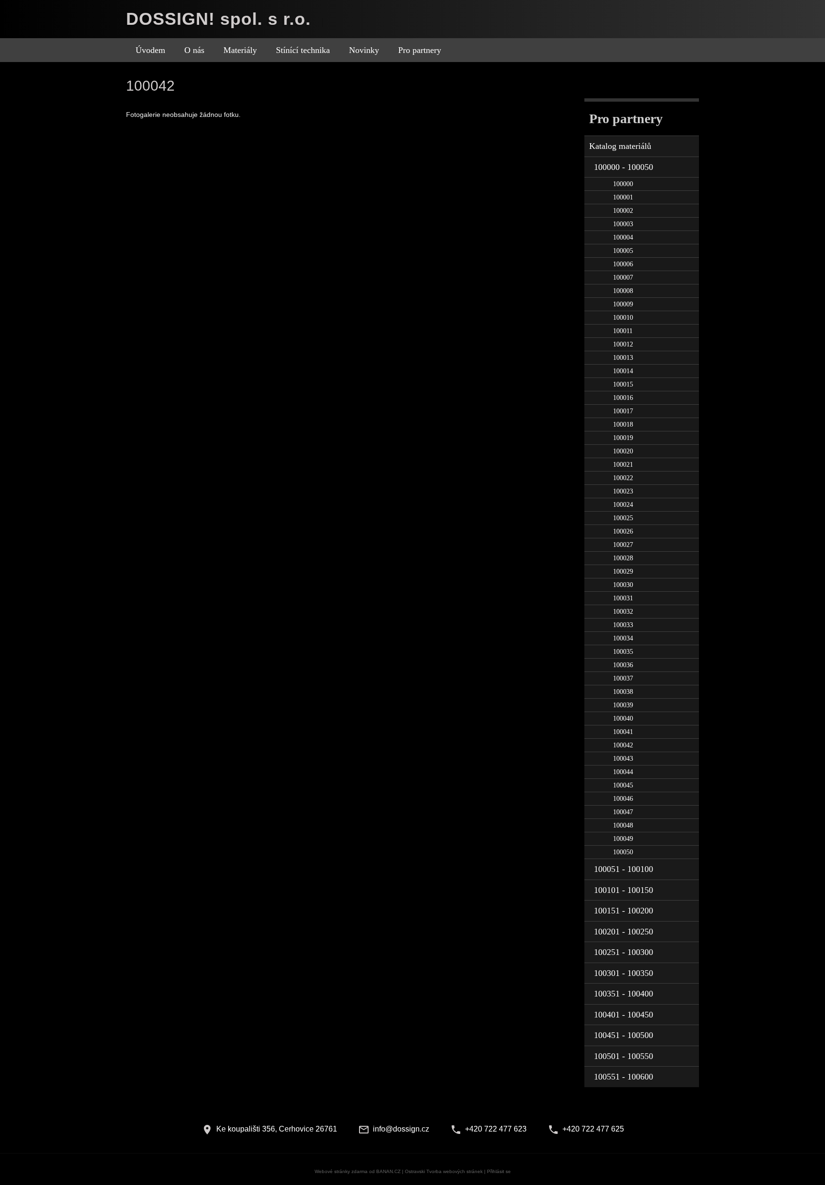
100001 (623, 197)
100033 (623, 625)
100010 (623, 317)
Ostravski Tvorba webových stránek (444, 1171)
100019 (623, 437)
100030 (623, 584)
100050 (623, 852)
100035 (623, 651)
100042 (623, 745)
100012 (623, 344)
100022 (623, 478)
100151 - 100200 (623, 910)
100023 (623, 491)
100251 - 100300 (623, 952)
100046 (623, 798)
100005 (623, 250)
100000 (623, 184)
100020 (623, 451)
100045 (623, 785)
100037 (623, 678)
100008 (623, 290)
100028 (623, 558)
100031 (623, 598)
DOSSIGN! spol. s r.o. (218, 19)
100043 (623, 758)
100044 (623, 772)
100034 (623, 638)
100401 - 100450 (623, 1014)
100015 (623, 384)
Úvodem (150, 50)
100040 (623, 718)
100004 (623, 237)
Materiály (240, 50)
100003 (623, 224)
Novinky (364, 50)
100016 (623, 397)
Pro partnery (419, 50)
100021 (623, 464)
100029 (623, 571)
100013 (623, 357)
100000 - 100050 (623, 167)
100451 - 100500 (623, 1035)
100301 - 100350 (623, 973)
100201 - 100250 (623, 931)
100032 (623, 611)
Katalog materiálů (620, 146)
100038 (623, 691)
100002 (623, 210)
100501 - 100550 (623, 1056)
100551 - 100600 (623, 1076)
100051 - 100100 (623, 869)
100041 (623, 731)
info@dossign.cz (401, 1129)
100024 (623, 504)
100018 (623, 424)
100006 (623, 264)
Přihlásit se (499, 1171)
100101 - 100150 (623, 890)
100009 (623, 304)
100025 (623, 518)
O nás (194, 50)
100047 (623, 812)
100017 (623, 411)
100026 (623, 531)
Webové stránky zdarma (341, 1171)
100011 (623, 331)
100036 (623, 665)
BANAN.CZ (388, 1171)
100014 (623, 371)
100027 (623, 544)
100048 (623, 825)
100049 (623, 838)
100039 (623, 705)
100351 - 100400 (623, 993)
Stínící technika (303, 50)
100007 (623, 277)
